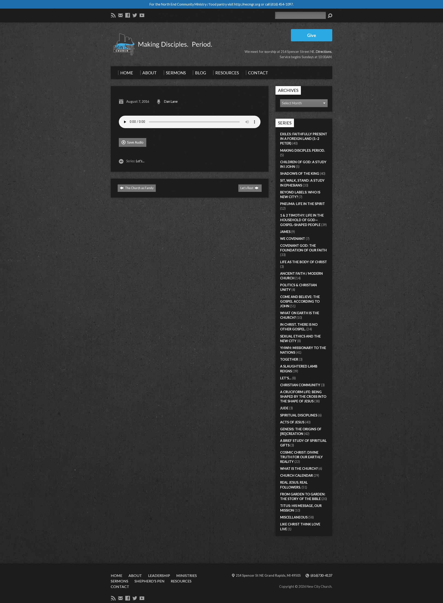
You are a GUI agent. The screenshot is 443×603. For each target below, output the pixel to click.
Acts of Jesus (292, 422)
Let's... (140, 161)
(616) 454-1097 (281, 4)
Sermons (119, 581)
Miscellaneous (294, 517)
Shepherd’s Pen (150, 581)
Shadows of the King (299, 173)
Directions (324, 52)
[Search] (330, 15)
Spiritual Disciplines (298, 415)
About (135, 575)
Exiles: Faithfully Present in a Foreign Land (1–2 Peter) (303, 138)
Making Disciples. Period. (302, 150)
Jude (284, 408)
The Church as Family (139, 188)
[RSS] (113, 15)
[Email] (120, 15)
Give (311, 35)
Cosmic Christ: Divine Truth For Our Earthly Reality (301, 457)
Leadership (159, 575)
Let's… (285, 378)
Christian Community (300, 385)
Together (289, 359)
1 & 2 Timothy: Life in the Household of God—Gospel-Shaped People (302, 219)
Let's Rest (247, 188)
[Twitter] (134, 15)
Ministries (186, 575)
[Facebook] (127, 15)
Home (116, 575)
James (285, 232)
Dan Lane (171, 101)
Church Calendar (296, 475)
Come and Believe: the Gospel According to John (300, 301)
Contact (120, 586)
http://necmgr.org (247, 4)
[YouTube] (142, 15)
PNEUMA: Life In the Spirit (302, 204)
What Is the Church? (299, 468)
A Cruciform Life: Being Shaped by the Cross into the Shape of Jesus (303, 396)
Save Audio (135, 142)
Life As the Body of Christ (303, 262)
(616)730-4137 (321, 575)
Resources (181, 581)
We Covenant (292, 239)
